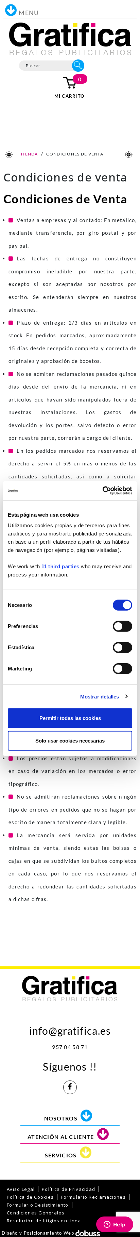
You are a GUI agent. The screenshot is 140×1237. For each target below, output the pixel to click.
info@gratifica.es (70, 1029)
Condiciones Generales (36, 1213)
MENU (29, 12)
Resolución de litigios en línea (44, 1221)
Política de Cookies (30, 1197)
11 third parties (60, 566)
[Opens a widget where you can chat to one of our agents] (114, 1225)
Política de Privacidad (68, 1189)
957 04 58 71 (70, 1047)
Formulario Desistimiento (38, 1205)
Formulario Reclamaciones (93, 1197)
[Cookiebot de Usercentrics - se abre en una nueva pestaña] (102, 490)
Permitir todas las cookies (70, 718)
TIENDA (28, 154)
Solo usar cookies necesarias (70, 740)
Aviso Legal (21, 1189)
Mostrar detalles (99, 696)
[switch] (122, 626)
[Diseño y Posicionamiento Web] (87, 1233)
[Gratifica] (70, 38)
